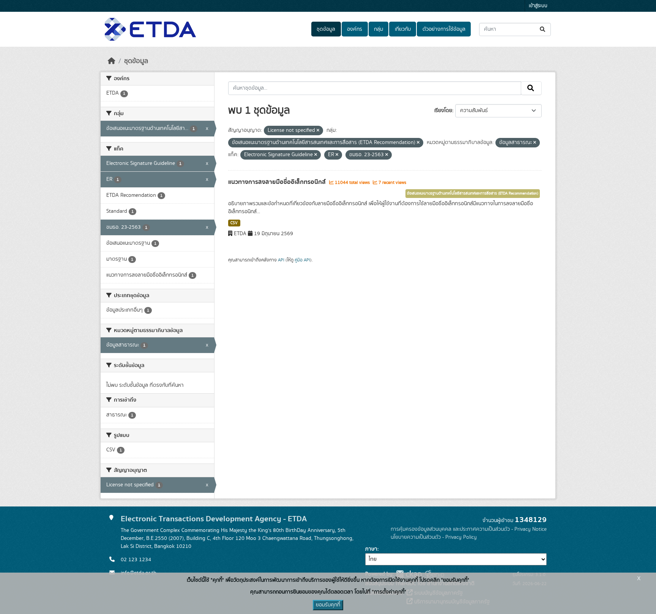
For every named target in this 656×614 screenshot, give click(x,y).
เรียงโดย (443, 110)
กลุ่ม (378, 29)
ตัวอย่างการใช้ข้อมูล (444, 29)
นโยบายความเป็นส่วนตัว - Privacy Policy (434, 537)
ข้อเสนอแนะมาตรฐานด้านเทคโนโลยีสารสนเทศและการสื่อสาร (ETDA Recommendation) (472, 193)
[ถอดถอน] (318, 131)
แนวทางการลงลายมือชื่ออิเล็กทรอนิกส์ (277, 182)
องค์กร (354, 29)
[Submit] (543, 29)
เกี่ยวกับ (403, 29)
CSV (234, 223)
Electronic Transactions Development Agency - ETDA (214, 519)
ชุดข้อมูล (326, 29)
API (281, 259)
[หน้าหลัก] (111, 61)
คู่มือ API (302, 259)
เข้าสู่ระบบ (538, 5)
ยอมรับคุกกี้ (328, 605)
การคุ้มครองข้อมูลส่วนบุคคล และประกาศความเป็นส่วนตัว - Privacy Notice (469, 529)
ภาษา (371, 549)
